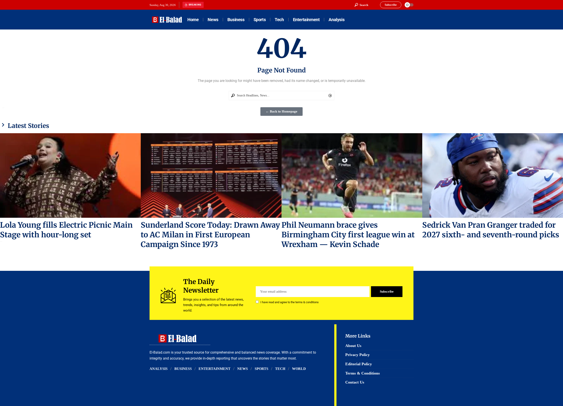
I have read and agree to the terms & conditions (289, 302)
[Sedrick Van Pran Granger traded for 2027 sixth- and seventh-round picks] (492, 175)
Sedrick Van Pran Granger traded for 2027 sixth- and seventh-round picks (490, 229)
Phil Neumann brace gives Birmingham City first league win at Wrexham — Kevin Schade (348, 234)
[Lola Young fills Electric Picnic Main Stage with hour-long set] (70, 175)
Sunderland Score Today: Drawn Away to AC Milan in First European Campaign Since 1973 (210, 234)
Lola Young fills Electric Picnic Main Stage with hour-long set (66, 229)
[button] (361, 5)
